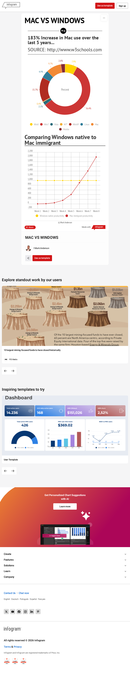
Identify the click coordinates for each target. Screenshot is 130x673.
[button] (35, 124)
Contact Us (10, 593)
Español (33, 599)
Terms (7, 646)
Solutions (9, 565)
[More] (104, 18)
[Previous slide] (6, 371)
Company (9, 576)
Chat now (24, 593)
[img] (71, 69)
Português (24, 599)
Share (31, 227)
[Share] (28, 258)
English (7, 599)
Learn (7, 571)
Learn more (65, 506)
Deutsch (15, 599)
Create (7, 554)
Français (41, 599)
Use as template (105, 5)
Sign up (122, 6)
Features (9, 559)
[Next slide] (13, 371)
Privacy (18, 646)
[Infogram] (11, 5)
